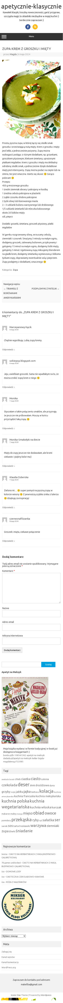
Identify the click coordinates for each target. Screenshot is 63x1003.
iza (3, 871)
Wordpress (46, 995)
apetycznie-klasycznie (31, 6)
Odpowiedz (7, 349)
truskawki (24, 826)
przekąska (21, 819)
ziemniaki (53, 826)
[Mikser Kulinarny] (18, 921)
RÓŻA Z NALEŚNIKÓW (16, 882)
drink (32, 785)
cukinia (45, 779)
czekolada (9, 785)
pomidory (6, 820)
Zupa (15, 270)
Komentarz (8, 571)
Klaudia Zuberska (19, 477)
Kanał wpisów (8, 957)
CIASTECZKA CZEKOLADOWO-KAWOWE (25, 877)
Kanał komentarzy (10, 962)
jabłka (19, 791)
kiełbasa (35, 792)
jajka (27, 791)
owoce (50, 813)
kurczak (56, 807)
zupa (5, 831)
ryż (40, 820)
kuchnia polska (15, 801)
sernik (5, 826)
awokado (5, 779)
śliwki (12, 831)
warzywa (38, 825)
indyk (13, 792)
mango (20, 814)
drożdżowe (42, 785)
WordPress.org (9, 967)
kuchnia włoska (40, 807)
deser (23, 784)
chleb (18, 779)
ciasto (36, 778)
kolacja (46, 791)
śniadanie (24, 831)
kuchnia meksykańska (48, 796)
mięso (28, 813)
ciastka (25, 779)
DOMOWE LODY (13, 871)
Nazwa (5, 608)
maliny (13, 813)
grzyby (6, 791)
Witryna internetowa (12, 635)
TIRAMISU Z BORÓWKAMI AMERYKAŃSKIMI (12, 293)
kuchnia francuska (24, 796)
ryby (35, 820)
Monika (14, 398)
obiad (38, 812)
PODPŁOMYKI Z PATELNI (45, 288)
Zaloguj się (7, 951)
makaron (6, 813)
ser (57, 820)
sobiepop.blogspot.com (23, 360)
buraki (12, 779)
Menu (31, 36)
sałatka (48, 820)
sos (10, 826)
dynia (52, 785)
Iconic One (16, 995)
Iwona (4, 854)
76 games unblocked (11, 863)
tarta (16, 826)
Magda (13, 54)
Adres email (8, 622)
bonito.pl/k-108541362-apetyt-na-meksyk (24, 755)
